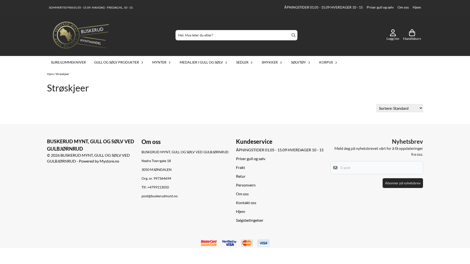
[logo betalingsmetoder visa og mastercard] (235, 243)
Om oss (403, 7)
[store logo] (81, 35)
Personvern (246, 185)
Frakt (240, 167)
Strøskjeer (62, 74)
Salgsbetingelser (249, 220)
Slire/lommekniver (68, 62)
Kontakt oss (246, 202)
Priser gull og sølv (380, 7)
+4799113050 (158, 187)
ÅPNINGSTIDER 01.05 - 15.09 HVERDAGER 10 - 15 (323, 7)
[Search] (293, 35)
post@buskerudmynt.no (159, 196)
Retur (241, 176)
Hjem (417, 7)
